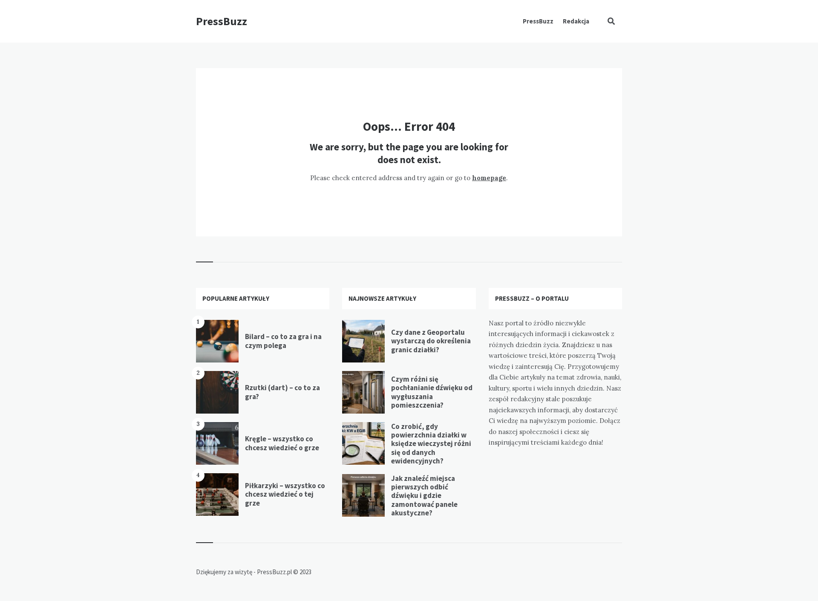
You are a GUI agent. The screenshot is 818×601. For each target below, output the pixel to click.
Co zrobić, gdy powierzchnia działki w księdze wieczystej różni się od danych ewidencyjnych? (431, 444)
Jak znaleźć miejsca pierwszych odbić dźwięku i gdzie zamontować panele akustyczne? (424, 496)
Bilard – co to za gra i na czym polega (283, 341)
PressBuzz (221, 21)
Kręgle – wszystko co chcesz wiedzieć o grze (282, 443)
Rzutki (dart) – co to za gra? (282, 392)
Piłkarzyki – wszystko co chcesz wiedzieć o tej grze (285, 494)
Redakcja (576, 21)
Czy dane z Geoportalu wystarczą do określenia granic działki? (431, 341)
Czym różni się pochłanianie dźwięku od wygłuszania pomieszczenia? (431, 392)
